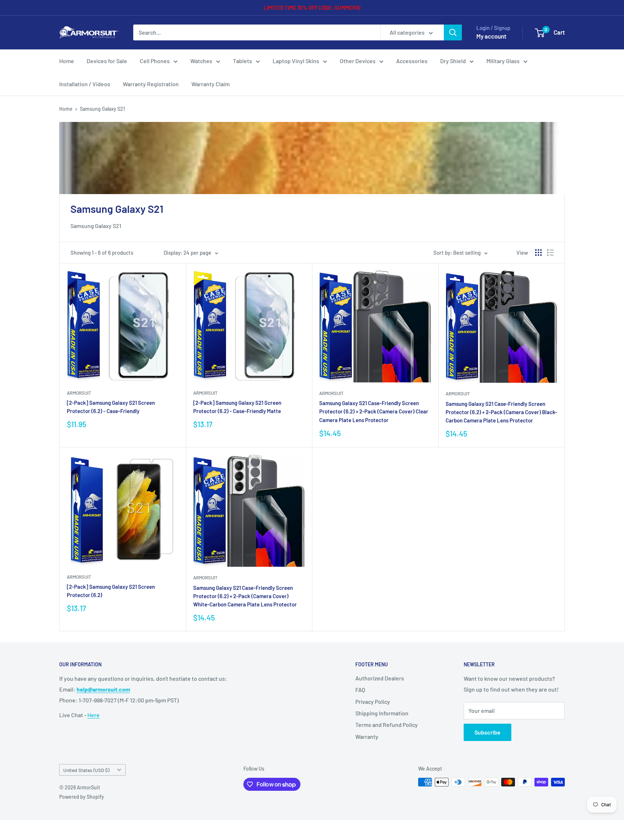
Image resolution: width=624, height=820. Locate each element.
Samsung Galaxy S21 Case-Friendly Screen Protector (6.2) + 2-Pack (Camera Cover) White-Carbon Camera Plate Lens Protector (245, 596)
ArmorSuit (79, 393)
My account (491, 36)
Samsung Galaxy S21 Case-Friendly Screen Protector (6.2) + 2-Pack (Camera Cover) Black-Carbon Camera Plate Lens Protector (501, 412)
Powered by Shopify (81, 797)
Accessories (412, 60)
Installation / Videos (84, 83)
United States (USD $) (86, 770)
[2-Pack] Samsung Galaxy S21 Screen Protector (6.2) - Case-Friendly (111, 406)
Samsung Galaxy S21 (102, 109)
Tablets (242, 60)
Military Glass (503, 60)
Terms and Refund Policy (386, 724)
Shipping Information (381, 713)
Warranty (366, 736)
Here (93, 714)
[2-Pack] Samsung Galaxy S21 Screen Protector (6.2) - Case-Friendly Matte (237, 406)
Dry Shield (453, 60)
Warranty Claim (210, 83)
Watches (201, 60)
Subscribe (487, 732)
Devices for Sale (107, 60)
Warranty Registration (151, 83)
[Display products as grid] (538, 252)
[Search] (453, 32)
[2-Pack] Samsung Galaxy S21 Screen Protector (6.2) (111, 590)
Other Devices (358, 60)
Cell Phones (155, 60)
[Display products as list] (550, 252)
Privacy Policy (372, 701)
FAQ (360, 689)
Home (66, 60)
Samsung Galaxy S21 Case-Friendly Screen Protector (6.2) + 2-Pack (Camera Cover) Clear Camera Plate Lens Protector (373, 411)
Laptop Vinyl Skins (296, 60)
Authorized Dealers (379, 678)
